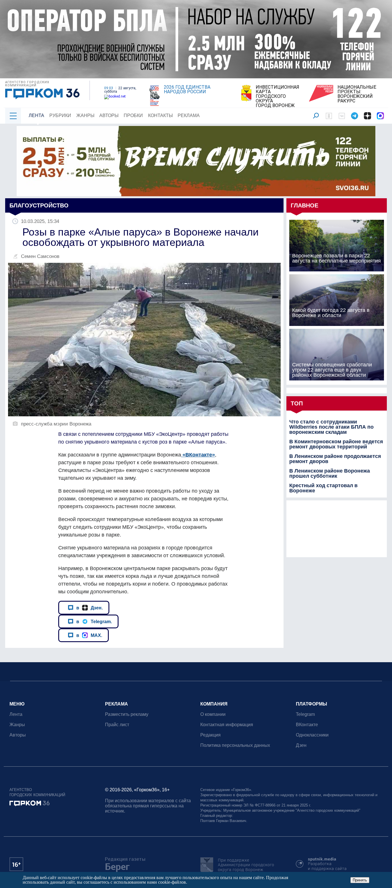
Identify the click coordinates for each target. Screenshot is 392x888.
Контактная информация (226, 724)
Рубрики (60, 115)
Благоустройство (39, 205)
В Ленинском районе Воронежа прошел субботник (329, 473)
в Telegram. (94, 621)
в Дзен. (89, 607)
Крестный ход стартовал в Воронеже (323, 488)
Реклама (189, 115)
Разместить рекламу (126, 714)
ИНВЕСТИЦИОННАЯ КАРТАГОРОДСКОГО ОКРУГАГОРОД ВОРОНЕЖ (277, 96)
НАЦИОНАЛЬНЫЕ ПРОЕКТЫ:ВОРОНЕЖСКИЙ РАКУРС (356, 94)
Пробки (133, 115)
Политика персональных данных (235, 745)
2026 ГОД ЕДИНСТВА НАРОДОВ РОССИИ (187, 89)
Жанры (85, 115)
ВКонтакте (307, 724)
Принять (360, 880)
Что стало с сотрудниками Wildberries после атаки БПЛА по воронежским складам (331, 427)
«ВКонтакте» (198, 455)
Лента (36, 115)
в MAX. (89, 635)
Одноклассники (312, 734)
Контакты (160, 115)
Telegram (305, 714)
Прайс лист (117, 724)
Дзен (301, 745)
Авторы (109, 115)
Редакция (210, 734)
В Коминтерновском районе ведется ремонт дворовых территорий (336, 444)
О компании (213, 714)
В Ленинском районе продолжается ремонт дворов (335, 459)
